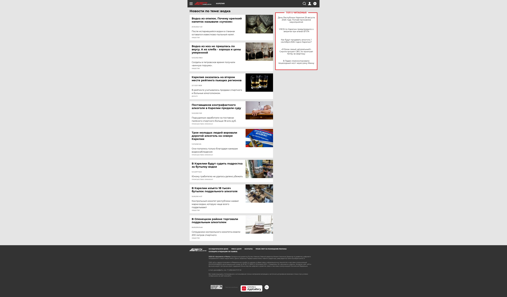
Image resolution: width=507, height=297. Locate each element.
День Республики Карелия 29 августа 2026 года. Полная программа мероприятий (296, 20)
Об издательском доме (218, 249)
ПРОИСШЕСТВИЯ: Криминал (202, 124)
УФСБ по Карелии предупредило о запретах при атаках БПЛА (296, 30)
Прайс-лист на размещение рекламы (271, 249)
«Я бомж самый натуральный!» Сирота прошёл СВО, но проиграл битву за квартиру (296, 51)
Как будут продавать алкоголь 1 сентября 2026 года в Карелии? (296, 41)
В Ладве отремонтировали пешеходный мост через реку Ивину (296, 62)
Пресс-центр (236, 249)
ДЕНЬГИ (195, 96)
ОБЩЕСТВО (196, 37)
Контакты (249, 249)
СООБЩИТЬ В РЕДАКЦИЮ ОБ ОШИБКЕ (223, 251)
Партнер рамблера (231, 287)
